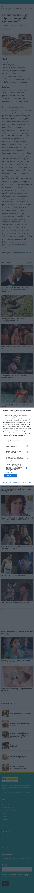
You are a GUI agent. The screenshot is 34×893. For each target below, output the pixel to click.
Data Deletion (7, 482)
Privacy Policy (27, 482)
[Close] (30, 411)
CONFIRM (10, 476)
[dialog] (17, 446)
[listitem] (17, 441)
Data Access (16, 482)
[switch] (27, 445)
